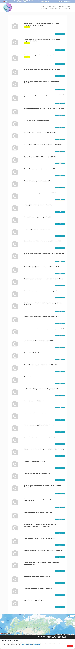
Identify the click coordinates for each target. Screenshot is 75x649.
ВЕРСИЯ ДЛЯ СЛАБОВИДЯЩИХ (65, 1)
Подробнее (60, 49)
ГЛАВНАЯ (43, 6)
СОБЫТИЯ (49, 6)
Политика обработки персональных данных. (31, 644)
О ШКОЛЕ (54, 6)
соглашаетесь (28, 642)
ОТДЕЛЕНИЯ (67, 6)
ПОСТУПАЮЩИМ (44, 8)
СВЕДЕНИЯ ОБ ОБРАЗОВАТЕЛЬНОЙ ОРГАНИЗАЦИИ (60, 8)
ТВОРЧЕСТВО (60, 6)
